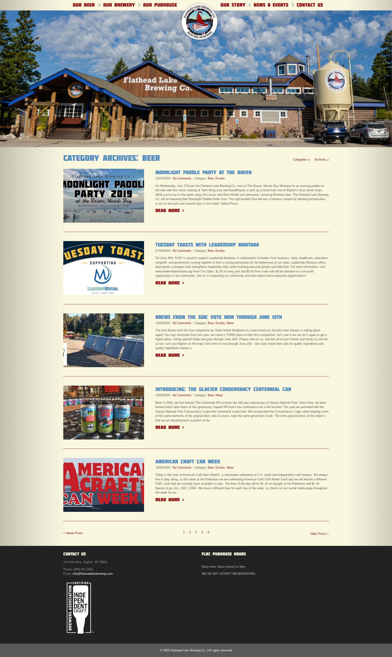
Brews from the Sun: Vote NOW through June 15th (218, 317)
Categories (300, 159)
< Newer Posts (73, 533)
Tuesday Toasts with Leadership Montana (207, 245)
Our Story (232, 5)
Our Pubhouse (160, 5)
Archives (320, 159)
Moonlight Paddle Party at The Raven (203, 172)
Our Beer (84, 5)
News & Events (271, 5)
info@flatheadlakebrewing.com (93, 573)
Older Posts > (319, 533)
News (230, 323)
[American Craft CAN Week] (103, 485)
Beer (211, 178)
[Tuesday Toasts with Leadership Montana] (103, 268)
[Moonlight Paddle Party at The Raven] (103, 196)
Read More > (169, 210)
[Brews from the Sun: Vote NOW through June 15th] (103, 340)
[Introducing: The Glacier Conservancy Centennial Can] (103, 413)
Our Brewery (119, 5)
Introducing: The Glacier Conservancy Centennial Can (223, 389)
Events (220, 178)
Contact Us (310, 5)
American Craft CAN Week (187, 461)
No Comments (182, 178)
